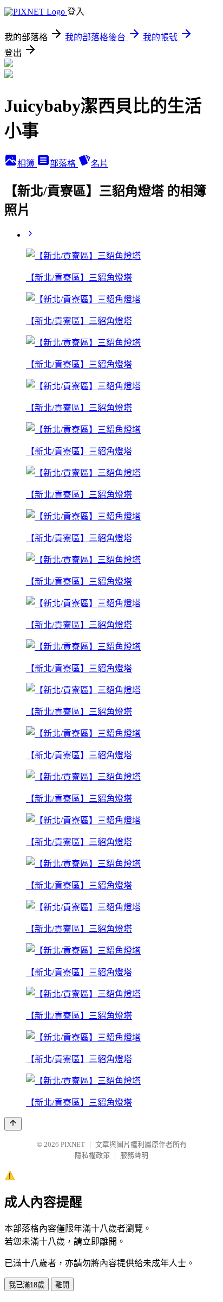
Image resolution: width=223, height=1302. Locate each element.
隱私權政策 (92, 1155)
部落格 (64, 163)
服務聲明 (134, 1155)
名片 (99, 163)
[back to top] (13, 1123)
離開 (62, 1285)
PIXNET (73, 1144)
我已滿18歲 (26, 1285)
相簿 (27, 163)
